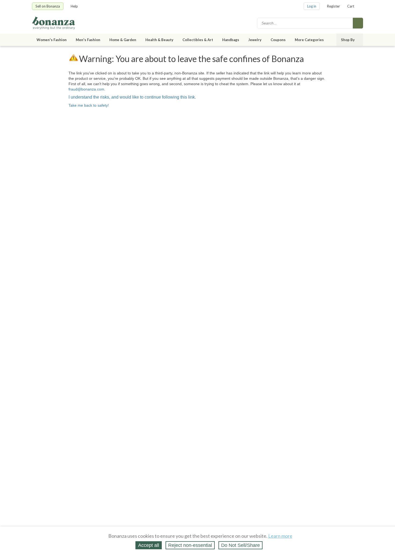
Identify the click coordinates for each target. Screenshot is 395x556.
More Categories (309, 40)
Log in (311, 6)
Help (74, 6)
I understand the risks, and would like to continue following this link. (132, 97)
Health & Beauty (159, 40)
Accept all (148, 545)
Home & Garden (122, 40)
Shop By (348, 40)
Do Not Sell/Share (240, 545)
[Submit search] (358, 23)
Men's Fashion (88, 40)
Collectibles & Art (197, 40)
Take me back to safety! (89, 105)
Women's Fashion (52, 40)
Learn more (280, 536)
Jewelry (254, 40)
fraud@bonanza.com (86, 89)
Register (333, 6)
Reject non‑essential (190, 545)
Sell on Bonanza (47, 6)
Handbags (230, 40)
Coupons (278, 40)
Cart (350, 6)
